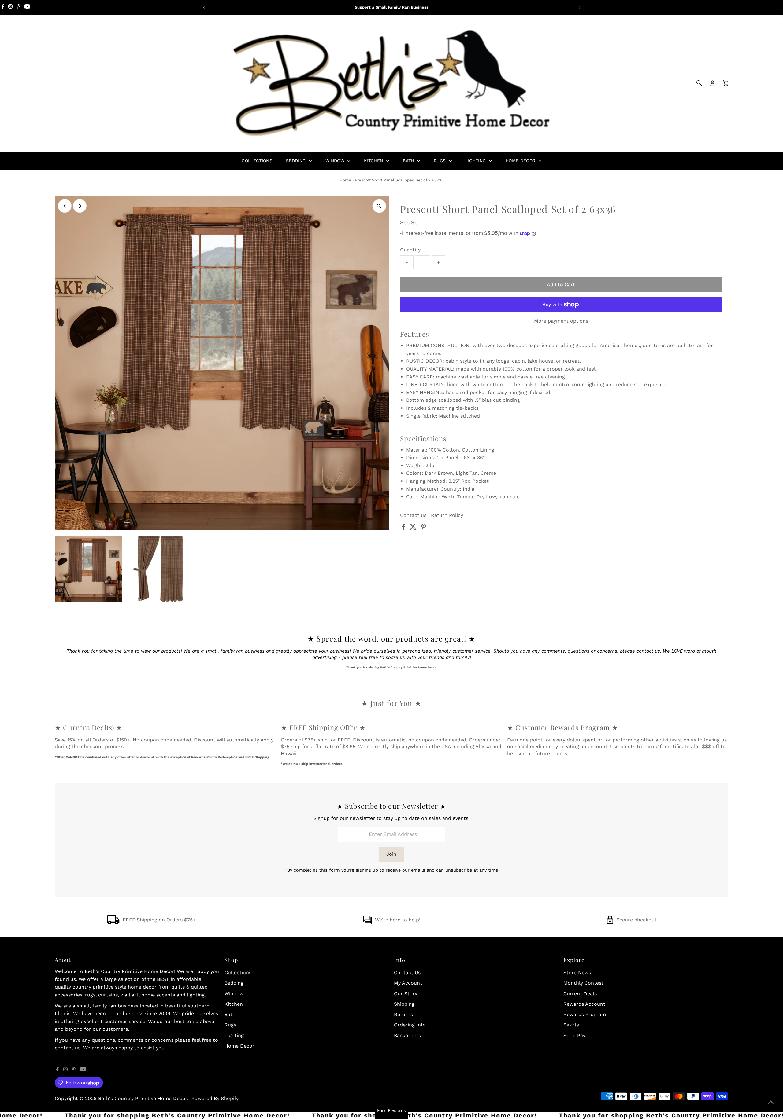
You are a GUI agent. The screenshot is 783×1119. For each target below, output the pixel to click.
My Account (408, 983)
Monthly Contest (583, 983)
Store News (577, 972)
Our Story (405, 993)
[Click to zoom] (379, 206)
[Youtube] (27, 7)
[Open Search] (699, 83)
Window (335, 160)
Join (391, 854)
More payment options (561, 321)
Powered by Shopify (215, 1098)
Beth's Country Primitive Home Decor (142, 1098)
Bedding (296, 160)
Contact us (413, 515)
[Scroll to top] (771, 1102)
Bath (409, 160)
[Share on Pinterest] (423, 528)
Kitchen (374, 160)
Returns (403, 1014)
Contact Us (407, 972)
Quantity (410, 250)
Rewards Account (584, 1004)
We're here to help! (397, 920)
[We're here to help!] (367, 923)
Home (345, 180)
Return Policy (447, 515)
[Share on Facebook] (404, 528)
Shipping (404, 1004)
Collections (257, 160)
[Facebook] (3, 7)
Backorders (407, 1035)
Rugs (440, 160)
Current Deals (580, 993)
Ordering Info (410, 1025)
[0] (725, 83)
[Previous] (204, 7)
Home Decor (521, 160)
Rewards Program (584, 1014)
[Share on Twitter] (414, 528)
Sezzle (571, 1025)
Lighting (477, 160)
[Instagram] (10, 7)
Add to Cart (561, 284)
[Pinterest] (18, 7)
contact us (67, 1048)
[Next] (579, 7)
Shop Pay (574, 1035)
